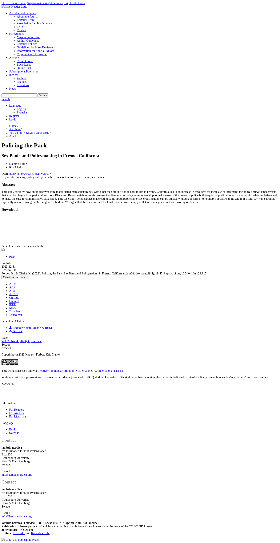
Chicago (14, 297)
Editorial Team (25, 20)
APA (12, 290)
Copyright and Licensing (32, 54)
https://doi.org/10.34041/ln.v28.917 (30, 173)
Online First (24, 68)
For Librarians (17, 416)
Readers (21, 81)
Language (15, 105)
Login (12, 119)
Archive (14, 57)
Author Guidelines (28, 40)
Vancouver (15, 314)
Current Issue (25, 61)
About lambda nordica (22, 13)
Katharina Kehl (40, 533)
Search (43, 95)
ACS (12, 287)
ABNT (13, 294)
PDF (12, 256)
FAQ (20, 26)
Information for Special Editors (35, 50)
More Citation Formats (15, 277)
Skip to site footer (74, 3)
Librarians (23, 85)
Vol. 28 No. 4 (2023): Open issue (29, 132)
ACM (12, 284)
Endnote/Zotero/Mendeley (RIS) (32, 327)
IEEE (12, 304)
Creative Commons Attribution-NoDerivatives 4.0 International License (80, 370)
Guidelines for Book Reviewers (36, 47)
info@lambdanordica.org (17, 474)
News (12, 88)
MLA (12, 308)
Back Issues (24, 64)
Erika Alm (19, 533)
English (21, 109)
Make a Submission (28, 37)
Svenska (22, 112)
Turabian (14, 311)
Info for (13, 74)
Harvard (14, 301)
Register (14, 115)
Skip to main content (14, 3)
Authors (21, 78)
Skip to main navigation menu (45, 3)
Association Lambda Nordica (34, 23)
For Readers (16, 409)
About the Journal (27, 16)
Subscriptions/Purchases (23, 71)
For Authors (16, 33)
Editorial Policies (27, 44)
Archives (15, 129)
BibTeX (17, 331)
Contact (21, 30)
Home (13, 125)
